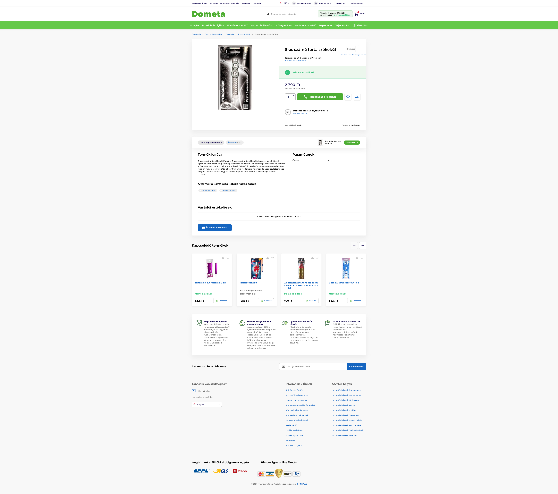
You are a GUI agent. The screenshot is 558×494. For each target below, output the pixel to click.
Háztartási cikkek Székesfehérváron (349, 430)
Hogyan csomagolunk (296, 400)
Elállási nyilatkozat (295, 435)
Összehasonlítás (304, 3)
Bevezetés (196, 34)
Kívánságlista (325, 3)
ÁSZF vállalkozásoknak (297, 410)
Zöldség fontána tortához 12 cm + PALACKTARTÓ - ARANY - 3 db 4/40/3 (301, 285)
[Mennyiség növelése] (293, 95)
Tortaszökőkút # (248, 282)
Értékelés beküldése (216, 227)
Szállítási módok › (300, 113)
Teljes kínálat (228, 190)
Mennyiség (288, 97)
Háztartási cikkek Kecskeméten (347, 425)
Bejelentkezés (357, 3)
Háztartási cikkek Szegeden (345, 415)
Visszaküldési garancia (297, 395)
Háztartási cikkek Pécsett (344, 405)
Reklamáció (291, 425)
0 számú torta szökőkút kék (344, 282)
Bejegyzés (340, 3)
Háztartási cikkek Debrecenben (347, 395)
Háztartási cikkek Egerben (344, 435)
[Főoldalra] (208, 14)
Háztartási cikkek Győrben (344, 410)
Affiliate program (294, 445)
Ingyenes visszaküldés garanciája (224, 3)
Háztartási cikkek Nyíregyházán (347, 420)
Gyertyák (230, 34)
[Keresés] (268, 14)
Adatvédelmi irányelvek (297, 415)
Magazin (257, 3)
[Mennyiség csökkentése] (293, 99)
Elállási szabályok (294, 430)
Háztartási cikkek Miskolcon (345, 400)
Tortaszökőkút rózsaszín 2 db (210, 282)
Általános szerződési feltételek (300, 405)
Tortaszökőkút (244, 34)
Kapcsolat (246, 3)
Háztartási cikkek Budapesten (346, 390)
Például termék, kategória (283, 14)
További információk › (295, 60)
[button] (362, 245)
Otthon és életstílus (213, 34)
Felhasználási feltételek (297, 420)
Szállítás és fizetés (199, 3)
